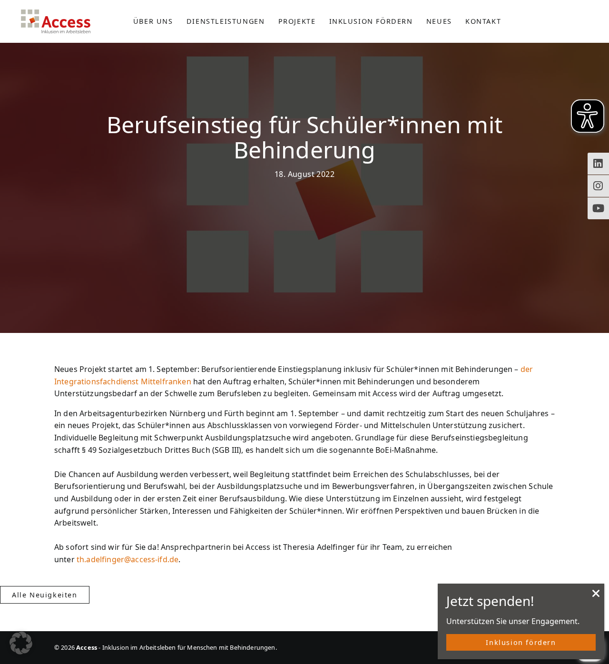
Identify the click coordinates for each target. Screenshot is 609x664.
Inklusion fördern (521, 642)
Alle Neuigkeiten (45, 594)
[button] (21, 643)
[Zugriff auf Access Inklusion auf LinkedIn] (598, 164)
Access (55, 21)
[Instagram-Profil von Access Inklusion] (598, 186)
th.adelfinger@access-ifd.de (127, 559)
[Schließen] (596, 596)
